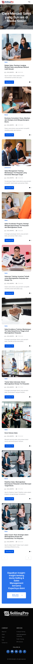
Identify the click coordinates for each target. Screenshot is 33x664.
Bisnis (6, 115)
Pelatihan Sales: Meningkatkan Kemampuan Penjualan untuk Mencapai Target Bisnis (18, 484)
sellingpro (10, 72)
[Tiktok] (24, 651)
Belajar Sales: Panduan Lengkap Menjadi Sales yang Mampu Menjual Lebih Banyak (17, 67)
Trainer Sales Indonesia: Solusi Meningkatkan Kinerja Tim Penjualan (17, 383)
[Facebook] (8, 651)
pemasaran (8, 167)
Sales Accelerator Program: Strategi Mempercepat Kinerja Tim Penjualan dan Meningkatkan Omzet (17, 225)
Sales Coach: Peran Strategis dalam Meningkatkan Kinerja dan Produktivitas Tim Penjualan (16, 536)
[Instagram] (20, 651)
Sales (6, 62)
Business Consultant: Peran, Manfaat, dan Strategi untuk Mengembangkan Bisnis (17, 120)
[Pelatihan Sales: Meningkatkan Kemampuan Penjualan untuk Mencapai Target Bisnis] (16, 463)
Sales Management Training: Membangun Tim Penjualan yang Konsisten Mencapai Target (16, 172)
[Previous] (4, 558)
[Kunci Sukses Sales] (16, 414)
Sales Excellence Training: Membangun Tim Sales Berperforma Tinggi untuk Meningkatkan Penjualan (18, 331)
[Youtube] (12, 651)
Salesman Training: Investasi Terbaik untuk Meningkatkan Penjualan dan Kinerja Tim (17, 278)
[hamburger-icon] (29, 2)
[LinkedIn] (16, 651)
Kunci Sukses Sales (11, 433)
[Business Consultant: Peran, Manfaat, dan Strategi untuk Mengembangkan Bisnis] (16, 100)
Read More (8, 82)
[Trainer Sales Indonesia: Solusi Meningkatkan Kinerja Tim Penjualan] (16, 363)
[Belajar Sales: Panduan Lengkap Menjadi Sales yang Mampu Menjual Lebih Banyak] (16, 47)
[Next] (28, 558)
